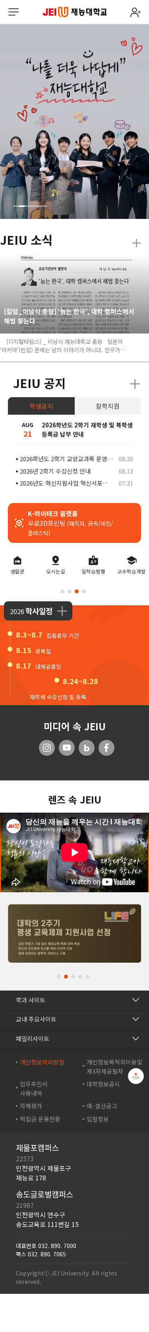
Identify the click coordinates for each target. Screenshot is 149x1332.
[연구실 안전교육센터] (74, 932)
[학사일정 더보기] (62, 610)
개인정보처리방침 (42, 1061)
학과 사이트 (30, 999)
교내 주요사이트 (36, 1018)
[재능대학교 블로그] (87, 748)
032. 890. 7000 (57, 1245)
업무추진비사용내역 (34, 1088)
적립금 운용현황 (40, 1118)
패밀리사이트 (32, 1038)
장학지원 (108, 406)
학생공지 (41, 406)
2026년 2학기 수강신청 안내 (55, 471)
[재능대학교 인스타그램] (47, 748)
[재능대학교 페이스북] (106, 748)
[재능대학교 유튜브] (67, 748)
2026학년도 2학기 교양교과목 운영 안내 (67, 458)
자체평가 (31, 1105)
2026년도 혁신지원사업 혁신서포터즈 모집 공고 (67, 483)
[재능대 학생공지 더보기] (135, 384)
